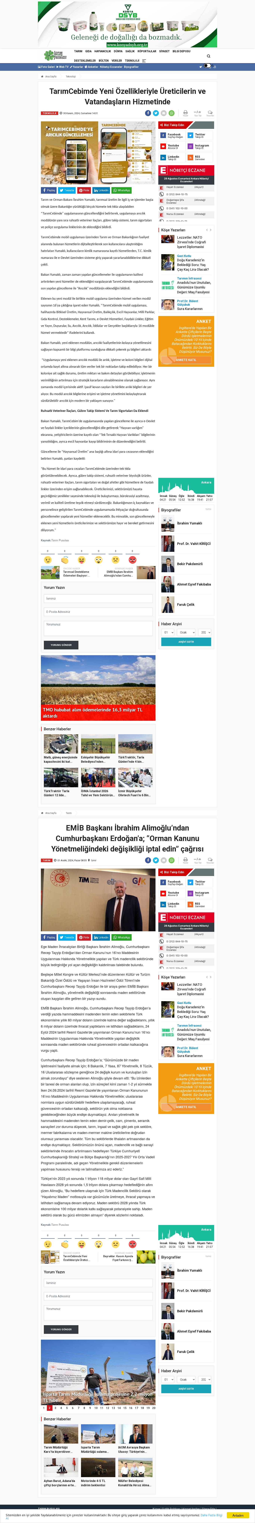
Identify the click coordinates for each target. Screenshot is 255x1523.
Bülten (104, 60)
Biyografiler (131, 66)
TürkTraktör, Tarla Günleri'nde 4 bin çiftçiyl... (131, 762)
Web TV (64, 66)
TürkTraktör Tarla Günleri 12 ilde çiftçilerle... (56, 795)
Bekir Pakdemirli (190, 564)
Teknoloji (132, 60)
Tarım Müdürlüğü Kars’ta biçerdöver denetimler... (57, 1452)
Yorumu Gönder (61, 645)
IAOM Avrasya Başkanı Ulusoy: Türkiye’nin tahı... (134, 1452)
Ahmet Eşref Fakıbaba (194, 584)
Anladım (238, 1515)
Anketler (92, 66)
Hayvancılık (102, 51)
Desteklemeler (85, 60)
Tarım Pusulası (60, 540)
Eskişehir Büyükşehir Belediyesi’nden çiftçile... (95, 762)
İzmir (93, 860)
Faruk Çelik (186, 605)
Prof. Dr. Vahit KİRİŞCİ (194, 544)
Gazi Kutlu (184, 249)
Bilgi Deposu (181, 51)
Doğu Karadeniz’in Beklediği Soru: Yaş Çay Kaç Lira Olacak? (193, 258)
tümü (208, 509)
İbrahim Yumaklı (189, 523)
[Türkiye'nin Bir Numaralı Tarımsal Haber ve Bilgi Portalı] (55, 55)
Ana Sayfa (50, 76)
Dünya (118, 51)
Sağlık (130, 51)
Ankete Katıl (186, 360)
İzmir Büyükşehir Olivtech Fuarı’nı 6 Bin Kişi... (133, 795)
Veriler (117, 60)
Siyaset (164, 51)
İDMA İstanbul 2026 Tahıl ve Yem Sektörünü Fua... (97, 795)
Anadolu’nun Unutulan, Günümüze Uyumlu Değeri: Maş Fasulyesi (194, 281)
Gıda (88, 51)
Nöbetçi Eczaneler (111, 66)
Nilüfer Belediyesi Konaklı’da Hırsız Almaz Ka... (134, 1485)
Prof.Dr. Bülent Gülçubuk (187, 296)
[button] (207, 229)
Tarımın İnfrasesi (189, 272)
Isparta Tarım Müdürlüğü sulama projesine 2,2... (94, 1452)
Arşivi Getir (186, 641)
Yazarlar (77, 66)
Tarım (78, 51)
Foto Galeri (48, 66)
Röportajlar (147, 51)
